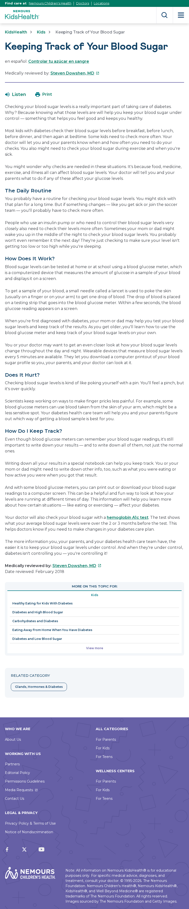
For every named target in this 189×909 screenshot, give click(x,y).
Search (164, 15)
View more (94, 648)
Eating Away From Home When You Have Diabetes (52, 630)
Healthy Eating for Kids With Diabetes (42, 603)
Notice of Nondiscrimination (29, 832)
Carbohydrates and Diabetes (35, 621)
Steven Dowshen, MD (74, 73)
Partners (12, 764)
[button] (15, 94)
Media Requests (19, 790)
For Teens (104, 757)
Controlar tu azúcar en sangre (58, 61)
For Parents (106, 739)
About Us (13, 739)
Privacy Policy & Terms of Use (30, 823)
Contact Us (14, 798)
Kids (41, 32)
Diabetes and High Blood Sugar (37, 612)
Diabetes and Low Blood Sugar (37, 639)
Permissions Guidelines (25, 781)
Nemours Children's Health (50, 3)
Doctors (82, 3)
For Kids (103, 748)
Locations (101, 3)
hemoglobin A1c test (127, 517)
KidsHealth (16, 32)
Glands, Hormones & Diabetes (39, 687)
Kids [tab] (94, 595)
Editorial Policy (17, 772)
